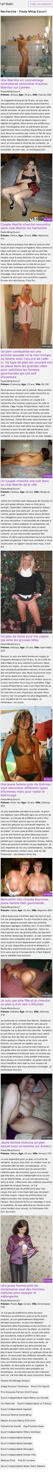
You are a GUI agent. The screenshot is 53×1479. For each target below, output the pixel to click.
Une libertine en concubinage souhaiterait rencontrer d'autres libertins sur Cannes (24, 83)
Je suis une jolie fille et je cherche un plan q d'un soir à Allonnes (25, 1002)
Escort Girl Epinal (40, 1386)
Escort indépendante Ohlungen (17, 1449)
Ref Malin (6, 4)
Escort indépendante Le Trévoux (34, 1403)
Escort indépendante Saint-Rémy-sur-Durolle (24, 1397)
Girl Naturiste (8, 1403)
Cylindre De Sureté (11, 1426)
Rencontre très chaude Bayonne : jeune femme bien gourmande (25, 901)
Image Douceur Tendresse (15, 1386)
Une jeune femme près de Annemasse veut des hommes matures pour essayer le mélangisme (23, 1291)
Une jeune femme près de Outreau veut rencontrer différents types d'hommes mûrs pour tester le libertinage (26, 789)
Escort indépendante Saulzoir (16, 1409)
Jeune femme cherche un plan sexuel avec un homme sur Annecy (26, 1144)
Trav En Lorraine (26, 1460)
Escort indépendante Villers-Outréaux (20, 1432)
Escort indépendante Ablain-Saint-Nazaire (23, 1466)
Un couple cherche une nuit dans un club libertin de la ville (25, 482)
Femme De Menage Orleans (15, 1380)
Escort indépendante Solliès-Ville (18, 1454)
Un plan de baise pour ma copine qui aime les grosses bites (25, 638)
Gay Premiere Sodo (33, 1426)
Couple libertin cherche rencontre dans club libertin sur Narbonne (25, 226)
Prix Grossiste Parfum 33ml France (19, 1392)
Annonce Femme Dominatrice (16, 1414)
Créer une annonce (40, 3)
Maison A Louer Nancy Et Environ (18, 1420)
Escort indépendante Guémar (16, 1437)
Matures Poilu (8, 1460)
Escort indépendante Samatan (16, 1443)
